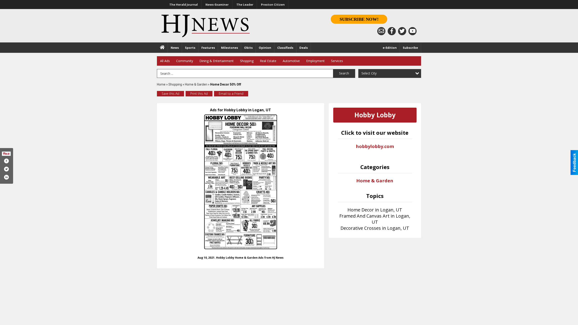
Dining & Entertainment (216, 61)
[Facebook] (392, 31)
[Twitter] (402, 31)
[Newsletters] (381, 31)
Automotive (291, 61)
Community (184, 61)
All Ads (165, 61)
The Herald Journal (183, 4)
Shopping (247, 61)
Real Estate (268, 61)
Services (337, 61)
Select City (369, 73)
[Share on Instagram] (6, 177)
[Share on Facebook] (6, 161)
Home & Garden (196, 84)
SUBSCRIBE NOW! (359, 19)
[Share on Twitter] (6, 169)
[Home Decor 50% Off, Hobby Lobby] (240, 181)
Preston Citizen (273, 4)
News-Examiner (217, 4)
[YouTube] (412, 31)
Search (344, 73)
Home (161, 84)
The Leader (244, 4)
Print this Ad (199, 93)
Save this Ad (170, 93)
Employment (315, 61)
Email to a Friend (231, 93)
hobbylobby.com (375, 146)
